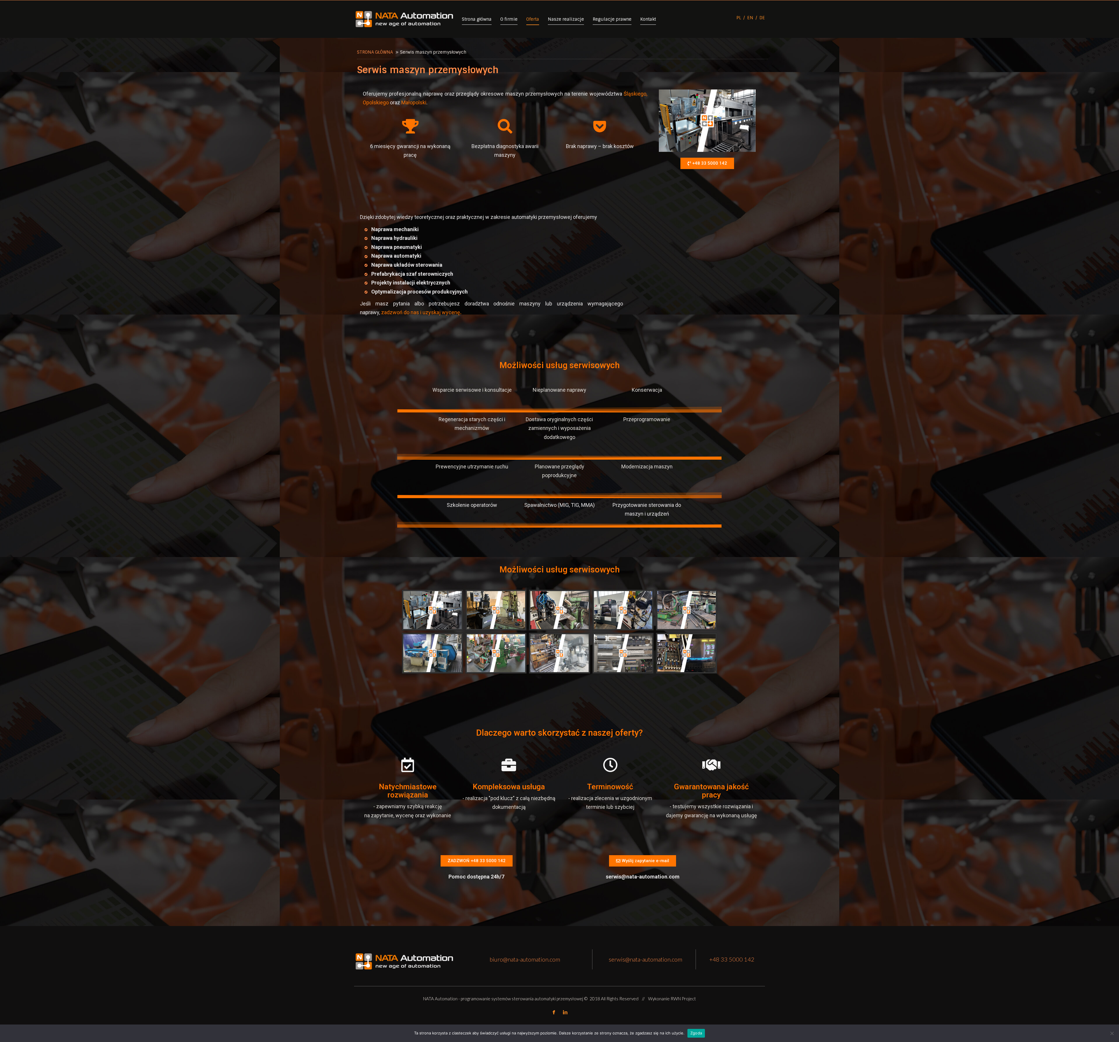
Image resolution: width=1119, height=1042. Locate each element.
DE (762, 18)
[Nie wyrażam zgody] (1112, 1033)
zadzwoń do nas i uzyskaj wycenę (420, 312)
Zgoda (696, 1033)
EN (750, 18)
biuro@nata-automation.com (525, 959)
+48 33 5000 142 (731, 959)
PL (739, 18)
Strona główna (375, 52)
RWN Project (683, 998)
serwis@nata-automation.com (645, 959)
